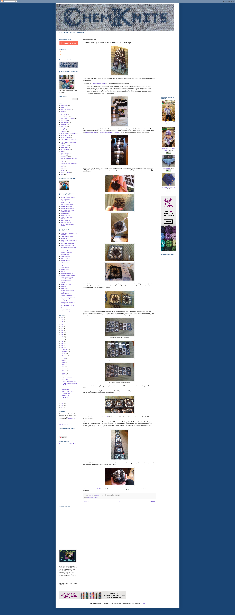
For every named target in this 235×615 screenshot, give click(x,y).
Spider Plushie (64, 300)
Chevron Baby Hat (65, 258)
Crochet (89, 497)
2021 (62, 328)
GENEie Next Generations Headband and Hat (67, 211)
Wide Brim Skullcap (65, 309)
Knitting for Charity (65, 137)
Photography (64, 155)
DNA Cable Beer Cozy (66, 203)
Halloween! (63, 124)
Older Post (152, 501)
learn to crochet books (91, 132)
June (63, 362)
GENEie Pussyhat (65, 213)
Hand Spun (63, 128)
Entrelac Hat (65, 375)
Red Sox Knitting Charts (67, 295)
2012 (62, 347)
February (64, 371)
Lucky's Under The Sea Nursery (68, 139)
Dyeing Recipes (65, 116)
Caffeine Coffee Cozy (66, 201)
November (65, 351)
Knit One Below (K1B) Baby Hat (68, 279)
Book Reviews (64, 105)
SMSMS (63, 167)
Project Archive (94, 497)
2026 (62, 317)
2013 (62, 345)
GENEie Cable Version (66, 206)
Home (119, 501)
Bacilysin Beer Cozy (66, 199)
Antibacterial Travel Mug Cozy (68, 197)
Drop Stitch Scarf (65, 262)
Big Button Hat (65, 389)
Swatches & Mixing (65, 172)
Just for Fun (63, 131)
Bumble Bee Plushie (66, 251)
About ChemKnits (63, 424)
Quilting (62, 162)
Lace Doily (64, 387)
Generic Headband (65, 267)
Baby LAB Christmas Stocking (68, 245)
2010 (62, 403)
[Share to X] (110, 495)
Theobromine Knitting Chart (69, 381)
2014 (62, 343)
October (64, 353)
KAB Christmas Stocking (67, 277)
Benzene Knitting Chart (68, 391)
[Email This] (106, 495)
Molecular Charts (65, 145)
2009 (62, 405)
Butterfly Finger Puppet (66, 252)
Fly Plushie (63, 265)
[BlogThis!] (108, 495)
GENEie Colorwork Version (67, 208)
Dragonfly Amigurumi (66, 260)
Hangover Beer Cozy (66, 215)
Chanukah (63, 107)
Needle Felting (64, 147)
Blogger (143, 603)
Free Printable (64, 120)
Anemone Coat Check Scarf (168, 187)
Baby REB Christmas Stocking (68, 247)
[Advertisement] (66, 474)
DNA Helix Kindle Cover (67, 204)
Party (62, 151)
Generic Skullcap (65, 269)
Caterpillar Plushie (65, 256)
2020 (62, 330)
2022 (62, 326)
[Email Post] (102, 495)
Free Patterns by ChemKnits (68, 118)
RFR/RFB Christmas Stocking (68, 297)
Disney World (64, 115)
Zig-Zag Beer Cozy (65, 311)
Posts (62, 52)
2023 (62, 324)
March (64, 368)
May (63, 364)
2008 (62, 407)
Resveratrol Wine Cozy (66, 222)
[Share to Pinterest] (113, 495)
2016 (62, 339)
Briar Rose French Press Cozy (68, 249)
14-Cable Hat (64, 238)
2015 (62, 341)
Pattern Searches (65, 153)
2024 (62, 322)
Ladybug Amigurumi (66, 280)
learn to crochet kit (96, 489)
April (63, 366)
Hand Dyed (63, 126)
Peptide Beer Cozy (65, 220)
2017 (62, 337)
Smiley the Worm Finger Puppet (68, 299)
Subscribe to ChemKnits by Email (67, 444)
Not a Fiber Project (65, 149)
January (64, 373)
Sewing (62, 170)
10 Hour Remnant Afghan (67, 236)
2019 (62, 332)
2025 (62, 319)
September (65, 356)
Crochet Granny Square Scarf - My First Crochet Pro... (69, 384)
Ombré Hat (63, 286)
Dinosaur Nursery (65, 113)
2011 (62, 401)
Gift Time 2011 (65, 397)
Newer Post (86, 501)
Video (62, 174)
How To (62, 130)
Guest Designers (65, 122)
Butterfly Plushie (65, 254)
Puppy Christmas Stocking (67, 290)
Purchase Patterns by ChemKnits (69, 158)
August (64, 358)
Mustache (63, 282)
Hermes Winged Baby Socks (68, 273)
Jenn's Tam (65, 379)
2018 (62, 334)
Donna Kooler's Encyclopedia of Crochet (108, 132)
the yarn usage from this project (99, 417)
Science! (63, 168)
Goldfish (63, 271)
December (65, 349)
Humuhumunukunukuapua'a (68, 275)
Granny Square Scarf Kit (98, 83)
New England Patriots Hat (67, 284)
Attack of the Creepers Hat (67, 243)
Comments (64, 55)
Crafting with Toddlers (66, 109)
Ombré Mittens (64, 288)
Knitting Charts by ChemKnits (68, 133)
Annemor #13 (65, 395)
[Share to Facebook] (112, 495)
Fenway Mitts (64, 264)
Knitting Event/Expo (65, 135)
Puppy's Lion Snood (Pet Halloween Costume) (67, 292)
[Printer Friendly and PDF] (117, 495)
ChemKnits (91, 495)
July (63, 360)
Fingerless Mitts (66, 393)
